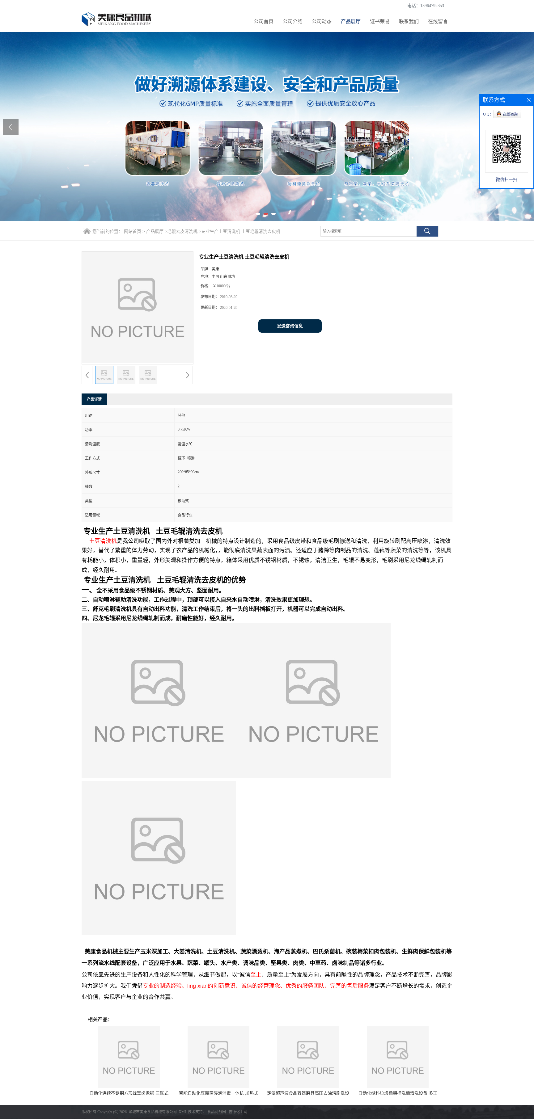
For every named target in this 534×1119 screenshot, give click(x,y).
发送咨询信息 (290, 326)
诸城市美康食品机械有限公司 (153, 1112)
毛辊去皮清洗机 (182, 231)
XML (183, 1112)
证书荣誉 (380, 21)
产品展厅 (351, 21)
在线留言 (438, 21)
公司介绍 (293, 21)
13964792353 (432, 5)
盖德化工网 (238, 1112)
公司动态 (322, 21)
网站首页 (132, 231)
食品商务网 (216, 1112)
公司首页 (263, 21)
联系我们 (409, 21)
